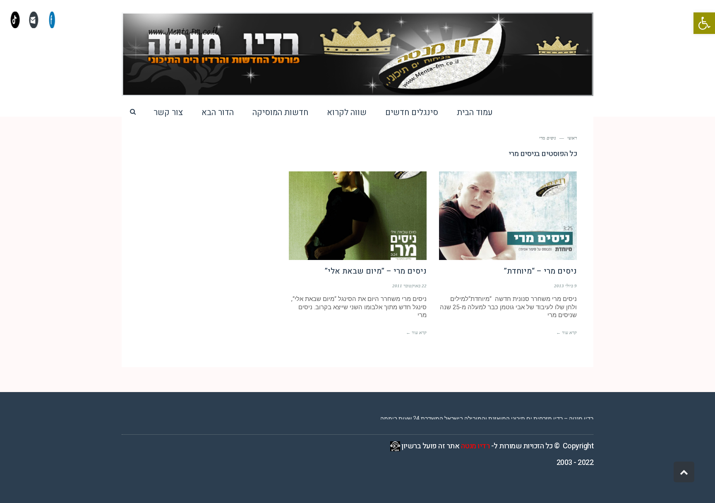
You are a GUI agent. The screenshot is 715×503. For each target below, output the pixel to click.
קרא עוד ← (566, 332)
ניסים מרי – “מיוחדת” (540, 271)
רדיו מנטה (475, 446)
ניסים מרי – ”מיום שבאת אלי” (376, 271)
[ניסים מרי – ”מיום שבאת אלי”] (358, 215)
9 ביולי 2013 (565, 285)
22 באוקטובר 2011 (409, 285)
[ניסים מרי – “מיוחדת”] (508, 215)
